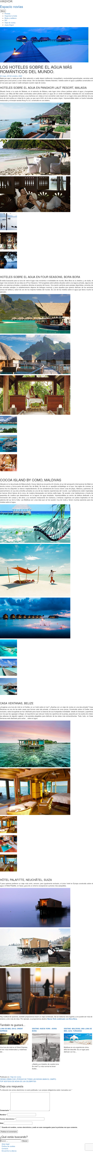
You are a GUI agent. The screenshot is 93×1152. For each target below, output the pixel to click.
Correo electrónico (7, 1119)
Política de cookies (8, 1146)
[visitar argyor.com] (6, 1)
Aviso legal (5, 1144)
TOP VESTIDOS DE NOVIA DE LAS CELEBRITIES (18, 1081)
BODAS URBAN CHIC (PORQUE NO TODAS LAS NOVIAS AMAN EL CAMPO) (28, 1079)
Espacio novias (11, 6)
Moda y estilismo (11, 18)
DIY (6, 20)
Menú (3, 11)
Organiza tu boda (11, 16)
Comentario (5, 1110)
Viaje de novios (10, 22)
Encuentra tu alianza (9, 1151)
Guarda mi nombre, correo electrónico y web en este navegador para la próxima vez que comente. (40, 1127)
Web (1, 1123)
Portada (7, 13)
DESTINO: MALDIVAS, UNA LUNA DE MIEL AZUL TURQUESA (78, 1029)
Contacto (5, 1148)
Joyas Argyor (9, 25)
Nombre (3, 1114)
